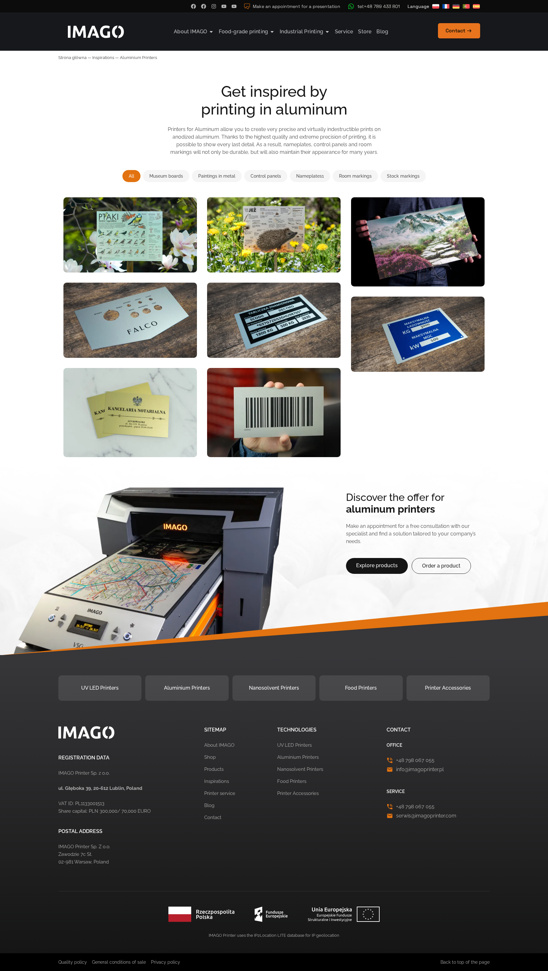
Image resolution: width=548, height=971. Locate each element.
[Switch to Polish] (436, 6)
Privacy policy (165, 962)
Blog (209, 805)
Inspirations (103, 57)
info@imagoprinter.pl (420, 769)
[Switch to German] (456, 6)
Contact (212, 817)
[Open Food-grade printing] (272, 32)
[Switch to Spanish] (476, 6)
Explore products (377, 565)
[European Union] (273, 914)
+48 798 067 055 (415, 760)
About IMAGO (219, 745)
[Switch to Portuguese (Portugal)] (466, 6)
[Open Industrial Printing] (327, 32)
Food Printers (361, 688)
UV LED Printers (100, 688)
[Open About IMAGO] (211, 32)
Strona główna (72, 57)
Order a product (441, 566)
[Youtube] (223, 6)
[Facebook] (193, 6)
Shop (210, 757)
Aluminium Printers (187, 688)
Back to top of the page (465, 962)
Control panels (266, 176)
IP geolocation (325, 935)
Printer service (219, 793)
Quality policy (72, 962)
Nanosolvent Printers (274, 688)
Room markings (355, 176)
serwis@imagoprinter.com (426, 816)
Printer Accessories (448, 688)
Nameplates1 (310, 176)
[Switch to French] (446, 6)
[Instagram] (213, 6)
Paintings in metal (216, 176)
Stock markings (403, 176)
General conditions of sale (119, 962)
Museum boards (166, 176)
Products (214, 769)
